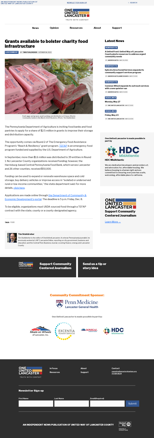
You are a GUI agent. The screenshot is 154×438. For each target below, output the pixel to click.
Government (11, 52)
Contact (116, 368)
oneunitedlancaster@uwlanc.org (124, 371)
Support (117, 27)
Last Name (59, 398)
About (97, 27)
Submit (132, 403)
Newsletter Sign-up (77, 3)
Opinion (54, 27)
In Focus (54, 368)
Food (12, 222)
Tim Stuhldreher (30, 52)
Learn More (113, 221)
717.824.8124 (117, 373)
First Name (23, 398)
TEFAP (63, 145)
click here (19, 187)
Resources (76, 27)
